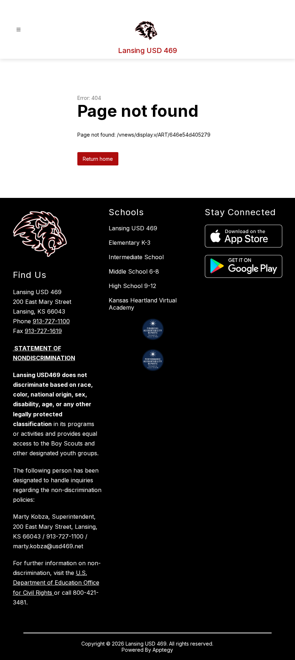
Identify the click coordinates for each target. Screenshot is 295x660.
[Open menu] (18, 30)
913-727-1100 (51, 321)
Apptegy (163, 650)
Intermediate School (136, 257)
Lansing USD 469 (133, 228)
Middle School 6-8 (134, 271)
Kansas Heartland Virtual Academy (143, 304)
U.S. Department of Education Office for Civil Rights (56, 582)
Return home (98, 159)
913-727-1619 (43, 331)
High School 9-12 (132, 285)
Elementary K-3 (129, 242)
